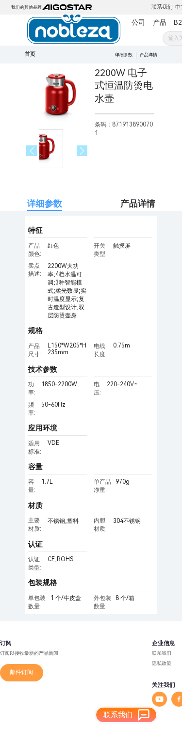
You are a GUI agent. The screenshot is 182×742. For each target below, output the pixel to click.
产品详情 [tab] (137, 203)
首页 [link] (30, 54)
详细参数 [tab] (44, 203)
